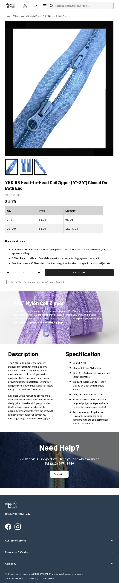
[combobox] (80, 5)
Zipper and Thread (17, 579)
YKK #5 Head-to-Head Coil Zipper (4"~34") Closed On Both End (39, 16)
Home (7, 16)
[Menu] (44, 5)
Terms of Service (49, 579)
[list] (59, 88)
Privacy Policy (33, 579)
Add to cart (79, 272)
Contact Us (59, 474)
